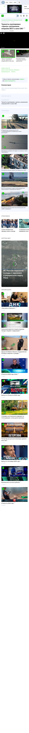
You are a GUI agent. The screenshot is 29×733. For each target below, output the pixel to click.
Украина (13, 71)
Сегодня (12, 30)
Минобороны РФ (5, 71)
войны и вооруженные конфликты (10, 69)
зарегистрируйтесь (10, 80)
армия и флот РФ (5, 68)
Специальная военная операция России (11, 20)
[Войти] (23, 15)
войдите (22, 79)
